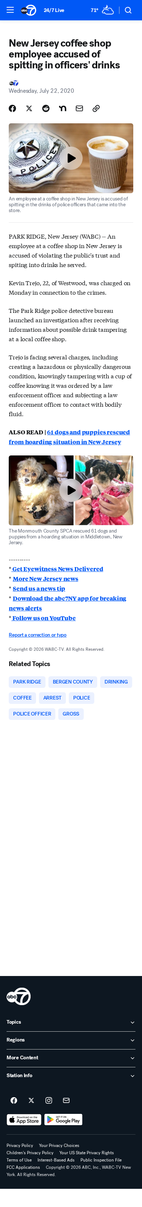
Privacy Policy (20, 1145)
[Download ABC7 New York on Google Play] (63, 1120)
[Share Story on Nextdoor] (62, 108)
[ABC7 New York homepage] (28, 10)
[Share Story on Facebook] (12, 108)
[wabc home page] (19, 996)
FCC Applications (23, 1167)
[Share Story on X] (29, 108)
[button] (10, 10)
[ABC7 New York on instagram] (49, 1101)
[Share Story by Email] (79, 108)
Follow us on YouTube (43, 618)
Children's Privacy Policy (30, 1153)
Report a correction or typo (37, 635)
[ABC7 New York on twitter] (31, 1101)
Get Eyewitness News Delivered (57, 569)
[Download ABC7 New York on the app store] (24, 1120)
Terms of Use (19, 1160)
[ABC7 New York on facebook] (14, 1101)
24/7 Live (54, 10)
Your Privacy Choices (59, 1145)
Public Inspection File (101, 1160)
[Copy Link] (96, 108)
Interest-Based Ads (56, 1160)
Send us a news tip (39, 588)
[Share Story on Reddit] (46, 108)
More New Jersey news (45, 578)
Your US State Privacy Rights (86, 1153)
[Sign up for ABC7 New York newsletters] (66, 1101)
